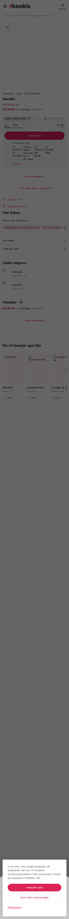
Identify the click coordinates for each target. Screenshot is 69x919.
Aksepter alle (34, 887)
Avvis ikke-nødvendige (35, 897)
